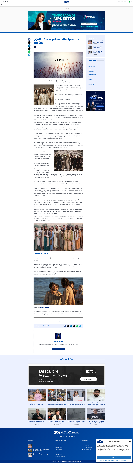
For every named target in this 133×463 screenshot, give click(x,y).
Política (87, 5)
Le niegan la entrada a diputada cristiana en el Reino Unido (98, 42)
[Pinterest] (72, 436)
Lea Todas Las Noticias (58, 349)
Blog (92, 5)
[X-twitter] (5, 1)
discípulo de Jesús (71, 80)
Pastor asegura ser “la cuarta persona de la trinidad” (96, 422)
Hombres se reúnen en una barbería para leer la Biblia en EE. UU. (98, 48)
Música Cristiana (92, 74)
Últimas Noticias (94, 38)
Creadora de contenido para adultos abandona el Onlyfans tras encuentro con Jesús (57, 423)
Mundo (81, 5)
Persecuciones (54, 5)
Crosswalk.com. (44, 307)
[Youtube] (3, 1)
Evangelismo (62, 5)
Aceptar (114, 457)
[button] (130, 441)
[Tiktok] (10, 1)
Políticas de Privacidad (123, 460)
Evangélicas (75, 5)
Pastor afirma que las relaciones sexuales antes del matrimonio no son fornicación (96, 404)
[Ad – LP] (66, 385)
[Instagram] (8, 1)
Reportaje (41, 5)
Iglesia (47, 5)
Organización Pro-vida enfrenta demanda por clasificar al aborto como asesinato (76, 404)
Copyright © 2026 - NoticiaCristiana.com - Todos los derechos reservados (66, 461)
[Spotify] (75, 436)
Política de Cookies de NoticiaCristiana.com (108, 460)
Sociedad (90, 64)
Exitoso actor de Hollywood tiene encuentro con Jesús (36, 422)
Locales (69, 5)
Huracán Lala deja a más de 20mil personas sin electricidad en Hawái (76, 422)
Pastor (89, 76)
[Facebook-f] (1, 1)
